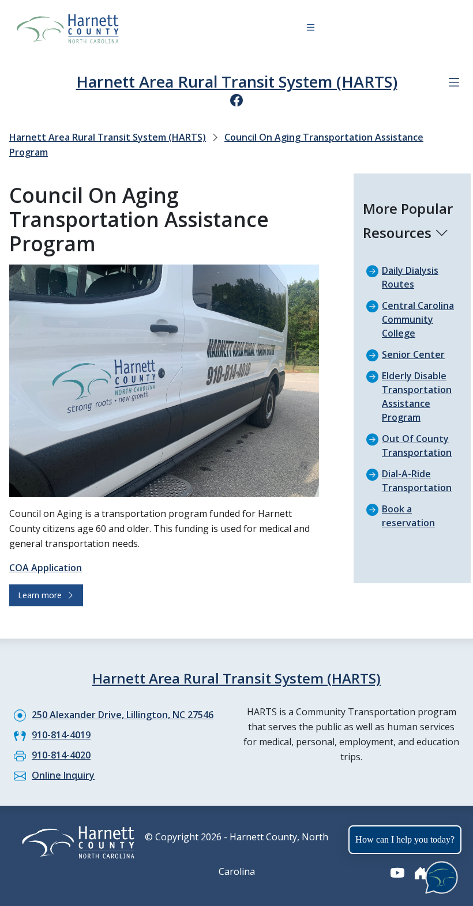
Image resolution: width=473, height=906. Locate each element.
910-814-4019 (61, 734)
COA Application (45, 567)
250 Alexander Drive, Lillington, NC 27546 (122, 714)
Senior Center (413, 354)
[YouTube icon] (397, 872)
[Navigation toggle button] (310, 29)
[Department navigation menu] (453, 82)
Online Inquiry (63, 775)
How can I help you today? (405, 839)
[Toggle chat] (439, 875)
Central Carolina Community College (418, 319)
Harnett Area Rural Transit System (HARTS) (236, 81)
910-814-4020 (61, 755)
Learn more (42, 595)
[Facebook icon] (236, 100)
